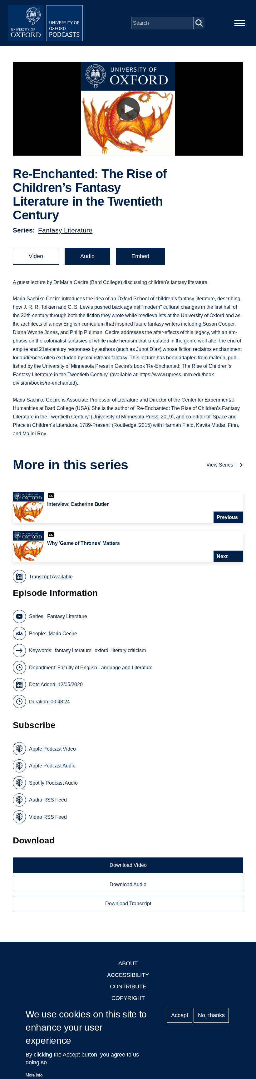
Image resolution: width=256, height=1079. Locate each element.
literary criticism (128, 650)
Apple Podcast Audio (52, 765)
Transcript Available (51, 576)
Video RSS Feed (48, 817)
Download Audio (128, 884)
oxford (101, 650)
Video (36, 256)
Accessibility (128, 975)
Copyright (128, 998)
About (128, 963)
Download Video (128, 865)
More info (34, 1075)
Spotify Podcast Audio (53, 783)
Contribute (128, 986)
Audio (87, 256)
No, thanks (211, 1015)
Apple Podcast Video (52, 749)
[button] (128, 109)
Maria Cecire (63, 633)
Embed (140, 256)
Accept (179, 1015)
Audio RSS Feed (48, 799)
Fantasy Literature (65, 230)
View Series (219, 464)
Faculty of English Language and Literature (105, 667)
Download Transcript (128, 903)
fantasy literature (73, 650)
